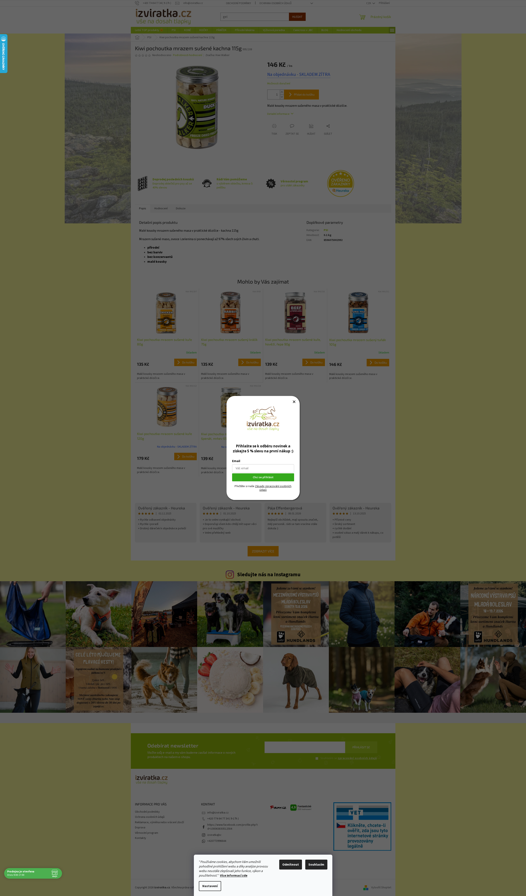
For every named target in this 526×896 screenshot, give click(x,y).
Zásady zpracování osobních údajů (273, 488)
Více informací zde (233, 875)
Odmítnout (290, 864)
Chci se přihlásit (263, 477)
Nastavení (210, 886)
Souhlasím (316, 864)
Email (236, 461)
